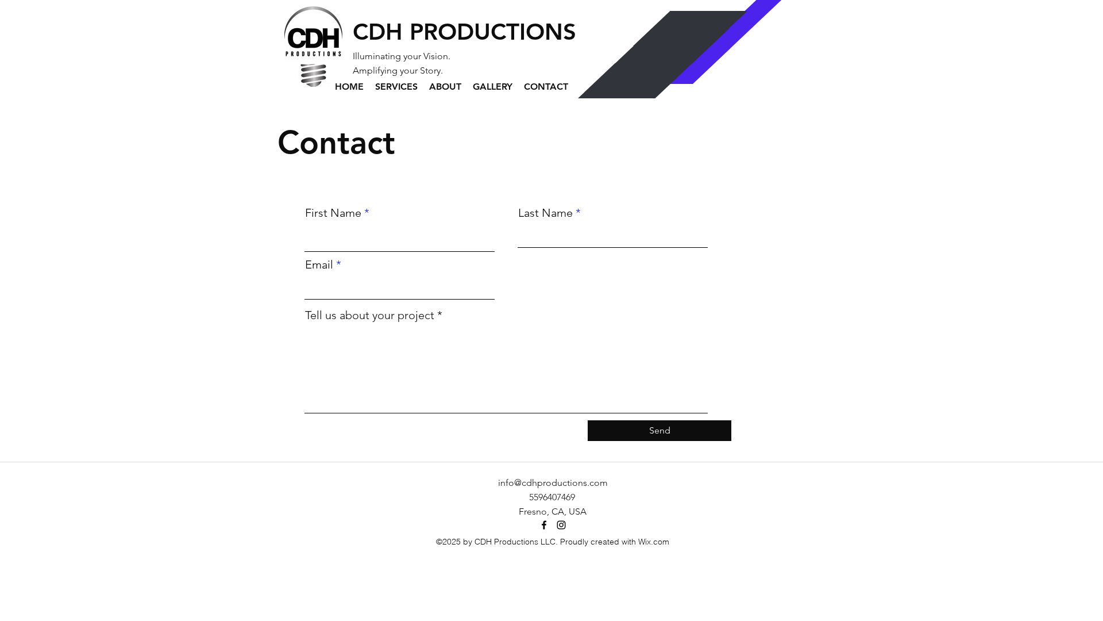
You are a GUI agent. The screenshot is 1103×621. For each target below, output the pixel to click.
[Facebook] (544, 525)
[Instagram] (561, 525)
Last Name (545, 212)
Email (319, 264)
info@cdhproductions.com (553, 482)
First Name (333, 212)
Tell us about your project (369, 315)
